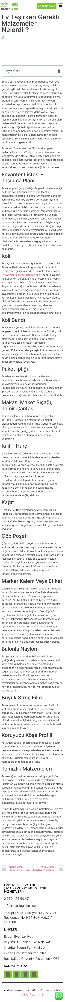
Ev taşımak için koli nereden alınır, (22, 274)
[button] (60, 6)
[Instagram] (8, 974)
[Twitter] (25, 974)
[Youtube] (17, 974)
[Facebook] (34, 974)
